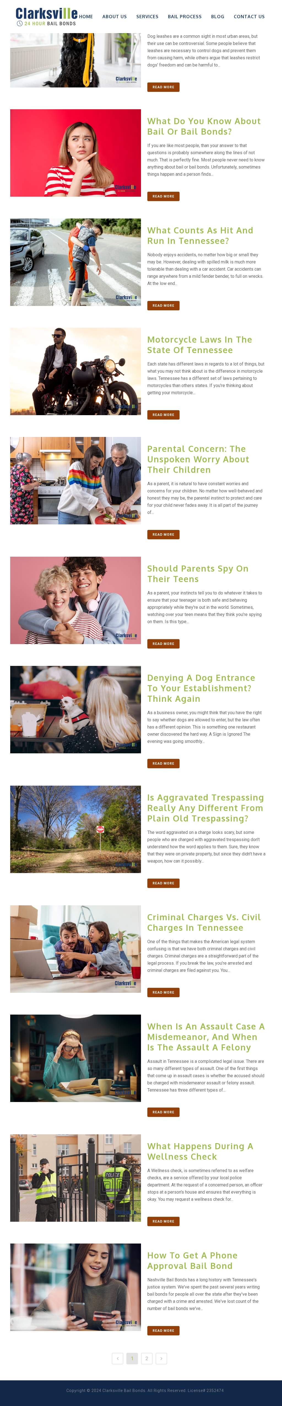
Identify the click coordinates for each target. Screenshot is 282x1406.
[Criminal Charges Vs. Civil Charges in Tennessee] (75, 949)
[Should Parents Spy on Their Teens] (75, 600)
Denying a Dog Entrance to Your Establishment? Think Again (201, 688)
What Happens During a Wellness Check (200, 1151)
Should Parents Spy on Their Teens (198, 573)
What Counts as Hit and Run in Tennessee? (200, 235)
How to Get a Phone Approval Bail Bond (192, 1260)
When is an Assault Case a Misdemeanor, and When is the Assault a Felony (206, 1036)
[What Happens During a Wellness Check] (75, 1178)
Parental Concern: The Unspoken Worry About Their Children (198, 459)
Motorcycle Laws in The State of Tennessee (200, 344)
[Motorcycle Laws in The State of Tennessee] (75, 371)
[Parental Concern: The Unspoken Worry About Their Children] (75, 480)
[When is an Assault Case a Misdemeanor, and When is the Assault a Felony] (75, 1058)
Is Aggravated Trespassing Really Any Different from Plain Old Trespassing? (205, 807)
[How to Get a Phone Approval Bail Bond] (75, 1287)
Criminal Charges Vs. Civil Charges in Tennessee (204, 922)
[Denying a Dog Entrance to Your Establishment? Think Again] (75, 709)
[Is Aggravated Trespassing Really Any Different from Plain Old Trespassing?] (75, 829)
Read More (163, 87)
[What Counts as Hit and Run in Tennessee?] (75, 262)
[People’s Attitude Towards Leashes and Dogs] (75, 43)
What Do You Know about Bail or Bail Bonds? (204, 126)
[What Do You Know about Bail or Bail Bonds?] (75, 153)
